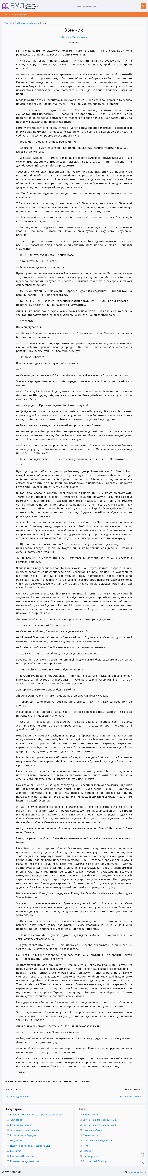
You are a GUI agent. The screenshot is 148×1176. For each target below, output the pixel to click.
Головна (9, 23)
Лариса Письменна (74, 37)
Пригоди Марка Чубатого (97, 1140)
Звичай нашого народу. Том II (99, 1119)
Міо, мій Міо (17, 1140)
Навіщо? (87, 1151)
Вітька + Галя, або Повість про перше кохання (36, 1114)
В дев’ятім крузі (91, 1135)
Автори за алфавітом (16, 14)
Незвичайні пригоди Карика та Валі (30, 1145)
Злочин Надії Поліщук (95, 1161)
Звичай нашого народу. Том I (99, 1125)
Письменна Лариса (28, 23)
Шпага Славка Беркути (23, 1135)
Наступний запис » (130, 1096)
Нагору (142, 1162)
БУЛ (17, 6)
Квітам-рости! (90, 1156)
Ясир (85, 1145)
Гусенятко (15, 1151)
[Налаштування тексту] (142, 1154)
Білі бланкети (90, 1114)
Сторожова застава (21, 1125)
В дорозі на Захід (92, 1130)
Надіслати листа (136, 1172)
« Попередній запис (18, 1096)
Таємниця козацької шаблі (25, 1130)
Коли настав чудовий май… (25, 1161)
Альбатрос (16, 1119)
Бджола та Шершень (22, 1156)
